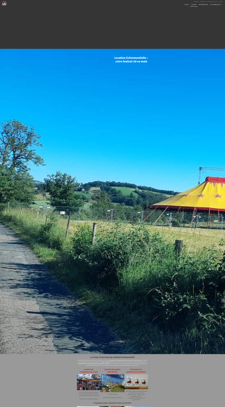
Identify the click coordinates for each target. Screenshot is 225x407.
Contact (221, 1)
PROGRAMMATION (203, 4)
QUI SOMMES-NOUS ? (215, 4)
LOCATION (193, 4)
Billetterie (196, 1)
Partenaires (203, 1)
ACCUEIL (187, 4)
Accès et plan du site (212, 1)
